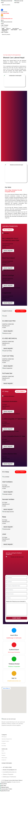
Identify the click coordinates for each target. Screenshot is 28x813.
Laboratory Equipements (7, 738)
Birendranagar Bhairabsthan (14, 652)
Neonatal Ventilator (8, 499)
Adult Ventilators (7, 482)
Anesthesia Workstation (9, 401)
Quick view (7, 236)
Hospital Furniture (5, 741)
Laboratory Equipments (7, 243)
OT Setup (4, 404)
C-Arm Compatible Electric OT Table (13, 436)
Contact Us (4, 759)
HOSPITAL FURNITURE (8, 324)
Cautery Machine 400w (9, 454)
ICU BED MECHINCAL (9, 338)
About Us (3, 753)
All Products (4, 736)
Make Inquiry (8, 250)
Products (3, 755)
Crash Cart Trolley (8, 356)
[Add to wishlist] (11, 236)
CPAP (4, 534)
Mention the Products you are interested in (16, 601)
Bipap (4, 517)
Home (3, 750)
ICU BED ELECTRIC (9, 321)
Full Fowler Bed (7, 373)
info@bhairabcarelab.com (14, 681)
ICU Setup (4, 485)
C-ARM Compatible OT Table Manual (14, 419)
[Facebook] (3, 730)
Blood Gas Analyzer (8, 258)
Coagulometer (6, 293)
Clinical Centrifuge (8, 275)
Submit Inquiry (16, 618)
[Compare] (4, 236)
